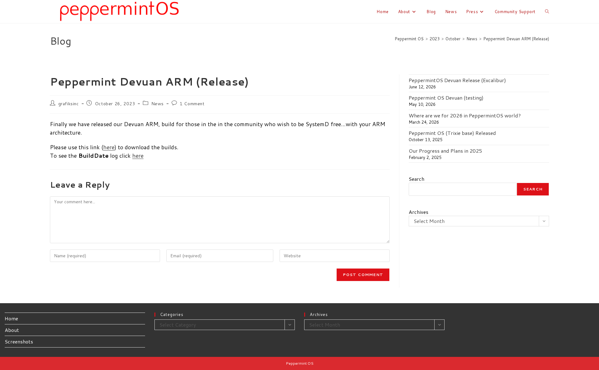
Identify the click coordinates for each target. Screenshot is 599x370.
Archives (418, 211)
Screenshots (19, 341)
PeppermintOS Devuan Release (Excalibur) (457, 80)
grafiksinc (68, 104)
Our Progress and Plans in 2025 (445, 150)
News (157, 104)
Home (11, 318)
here (108, 147)
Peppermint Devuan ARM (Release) (516, 39)
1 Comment (192, 104)
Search (416, 178)
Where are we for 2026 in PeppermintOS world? (465, 115)
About (12, 329)
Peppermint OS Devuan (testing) (446, 97)
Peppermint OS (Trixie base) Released (452, 132)
